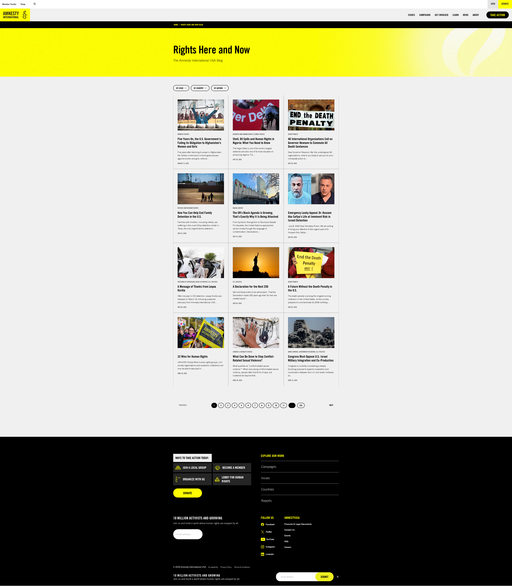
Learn (456, 15)
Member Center (10, 4)
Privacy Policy (226, 567)
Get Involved (441, 15)
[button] (34, 4)
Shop (24, 4)
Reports (266, 500)
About (476, 15)
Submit (196, 534)
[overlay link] (200, 132)
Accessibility (213, 567)
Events (287, 535)
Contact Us (289, 529)
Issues (411, 15)
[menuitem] (9, 4)
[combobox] (181, 88)
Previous (183, 405)
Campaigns (425, 15)
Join (493, 3)
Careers (287, 547)
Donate (506, 3)
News (465, 15)
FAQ (286, 541)
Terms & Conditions (242, 567)
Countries (267, 489)
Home (176, 24)
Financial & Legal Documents (298, 524)
